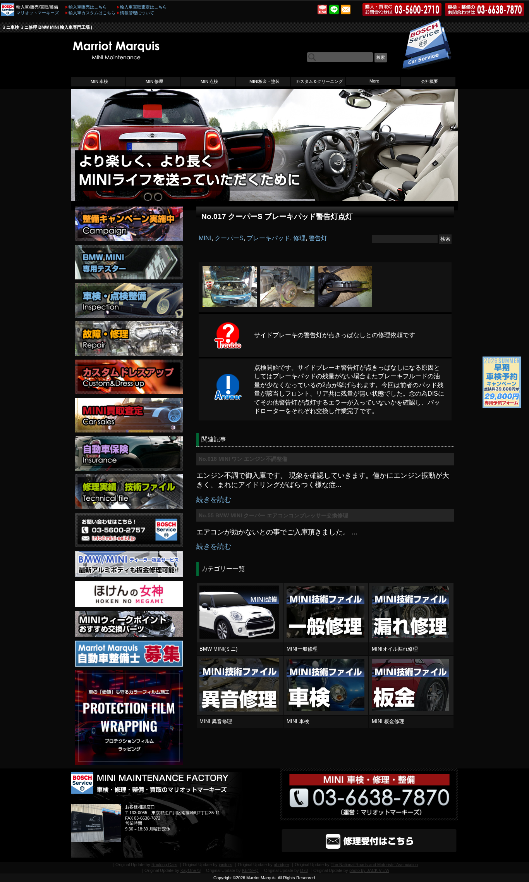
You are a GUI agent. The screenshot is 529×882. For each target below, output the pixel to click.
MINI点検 (209, 81)
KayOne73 (190, 870)
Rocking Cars (164, 864)
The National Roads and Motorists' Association (374, 864)
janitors (225, 864)
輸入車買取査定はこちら (143, 7)
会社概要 (429, 81)
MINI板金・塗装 (264, 81)
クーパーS (229, 238)
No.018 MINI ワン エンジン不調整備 (243, 459)
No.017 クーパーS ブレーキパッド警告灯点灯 (277, 216)
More (374, 81)
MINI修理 (154, 81)
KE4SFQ (250, 870)
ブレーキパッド (268, 238)
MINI (205, 238)
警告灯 (318, 238)
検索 (380, 57)
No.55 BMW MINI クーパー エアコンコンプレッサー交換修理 (273, 515)
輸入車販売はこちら (88, 7)
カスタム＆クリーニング (319, 81)
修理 (299, 238)
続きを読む (213, 499)
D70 (304, 870)
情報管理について (137, 12)
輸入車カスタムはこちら (92, 12)
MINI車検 (99, 81)
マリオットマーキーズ (37, 12)
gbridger (281, 864)
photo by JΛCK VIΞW (369, 870)
